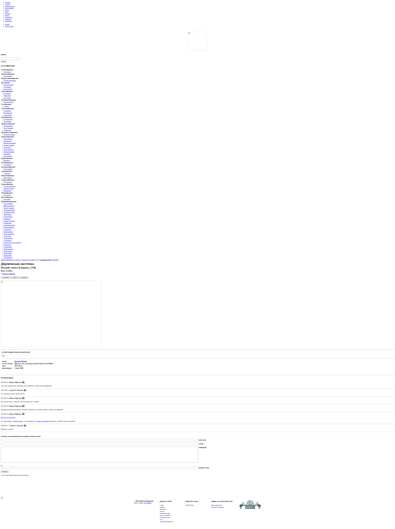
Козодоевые (8, 178)
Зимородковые (9, 188)
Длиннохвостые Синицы (12, 242)
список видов (10, 6)
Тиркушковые (8, 150)
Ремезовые (7, 245)
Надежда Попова (8, 274)
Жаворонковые (9, 206)
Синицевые (8, 247)
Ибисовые (7, 96)
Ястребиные (8, 113)
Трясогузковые (9, 208)
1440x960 (49, 260)
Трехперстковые (9, 134)
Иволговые (8, 214)
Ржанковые (8, 141)
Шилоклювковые (10, 143)
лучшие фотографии (28, 260)
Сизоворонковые (10, 186)
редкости (8, 19)
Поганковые (8, 76)
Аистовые (7, 98)
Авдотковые (8, 139)
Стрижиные (8, 182)
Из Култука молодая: (8, 417)
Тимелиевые (8, 238)
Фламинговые (8, 102)
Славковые (7, 229)
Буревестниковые (10, 80)
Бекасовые (7, 147)
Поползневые (8, 249)
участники (8, 17)
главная (7, 2)
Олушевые (7, 87)
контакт (7, 14)
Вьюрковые (8, 255)
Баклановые (8, 89)
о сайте (7, 4)
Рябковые (7, 160)
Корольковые (8, 232)
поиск (7, 15)
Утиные (6, 106)
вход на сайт (9, 26)
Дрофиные (7, 130)
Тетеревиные (8, 119)
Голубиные (7, 165)
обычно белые (18, 421)
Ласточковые (8, 204)
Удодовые (7, 195)
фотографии (9, 8)
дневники (8, 21)
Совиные (7, 173)
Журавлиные (8, 126)
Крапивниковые (9, 225)
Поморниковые (9, 152)
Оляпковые (8, 223)
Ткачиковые (8, 253)
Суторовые (7, 240)
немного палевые (43, 421)
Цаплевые (7, 93)
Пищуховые (8, 251)
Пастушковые (8, 128)
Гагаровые (7, 72)
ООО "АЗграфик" (145, 503)
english (7, 24)
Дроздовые (7, 236)
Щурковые (7, 191)
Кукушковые (8, 169)
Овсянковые (8, 258)
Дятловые (7, 199)
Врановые (7, 219)
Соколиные (8, 115)
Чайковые (7, 154)
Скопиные (7, 111)
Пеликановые (8, 85)
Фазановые (7, 121)
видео (7, 10)
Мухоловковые (9, 234)
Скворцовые (8, 217)
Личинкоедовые (9, 210)
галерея (17, 260)
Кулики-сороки (9, 145)
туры (6, 12)
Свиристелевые (9, 221)
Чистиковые (8, 156)
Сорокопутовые (9, 212)
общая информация (7, 260)
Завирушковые (9, 227)
